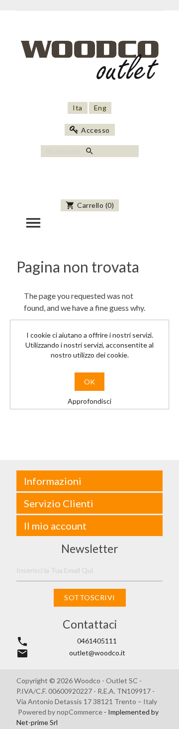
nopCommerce (80, 712)
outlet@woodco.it (97, 652)
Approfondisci (89, 401)
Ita (78, 107)
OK (89, 381)
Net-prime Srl (37, 722)
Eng (100, 107)
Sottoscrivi (89, 597)
